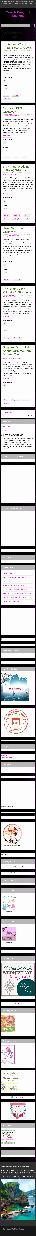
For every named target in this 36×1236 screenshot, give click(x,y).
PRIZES (24, 157)
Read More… (7, 74)
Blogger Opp (6, 358)
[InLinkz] (1, 639)
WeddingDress (17, 219)
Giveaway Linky (7, 573)
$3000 (5, 400)
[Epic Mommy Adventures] (18, 872)
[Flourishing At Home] (18, 1097)
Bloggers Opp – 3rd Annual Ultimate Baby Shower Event (17, 351)
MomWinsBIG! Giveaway (12, 109)
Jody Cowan (4, 430)
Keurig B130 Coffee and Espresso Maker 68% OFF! (18, 577)
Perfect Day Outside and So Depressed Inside (16, 597)
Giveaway (5, 51)
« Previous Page (7, 412)
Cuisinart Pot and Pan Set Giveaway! (13, 585)
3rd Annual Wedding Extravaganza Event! (16, 168)
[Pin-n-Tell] (18, 1003)
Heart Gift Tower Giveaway (13, 230)
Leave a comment (14, 51)
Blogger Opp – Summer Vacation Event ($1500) (17, 593)
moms (15, 157)
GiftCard (6, 95)
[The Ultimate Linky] (18, 817)
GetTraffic (26, 400)
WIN (27, 219)
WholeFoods (7, 98)
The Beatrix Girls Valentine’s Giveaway (17, 290)
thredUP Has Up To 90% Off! (11, 601)
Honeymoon (17, 215)
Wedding (6, 219)
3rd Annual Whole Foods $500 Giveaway (17, 45)
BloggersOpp (15, 400)
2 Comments (12, 296)
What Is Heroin (7, 581)
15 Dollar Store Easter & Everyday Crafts (15, 589)
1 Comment (12, 174)
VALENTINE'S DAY (14, 236)
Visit (6, 633)
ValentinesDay (18, 279)
